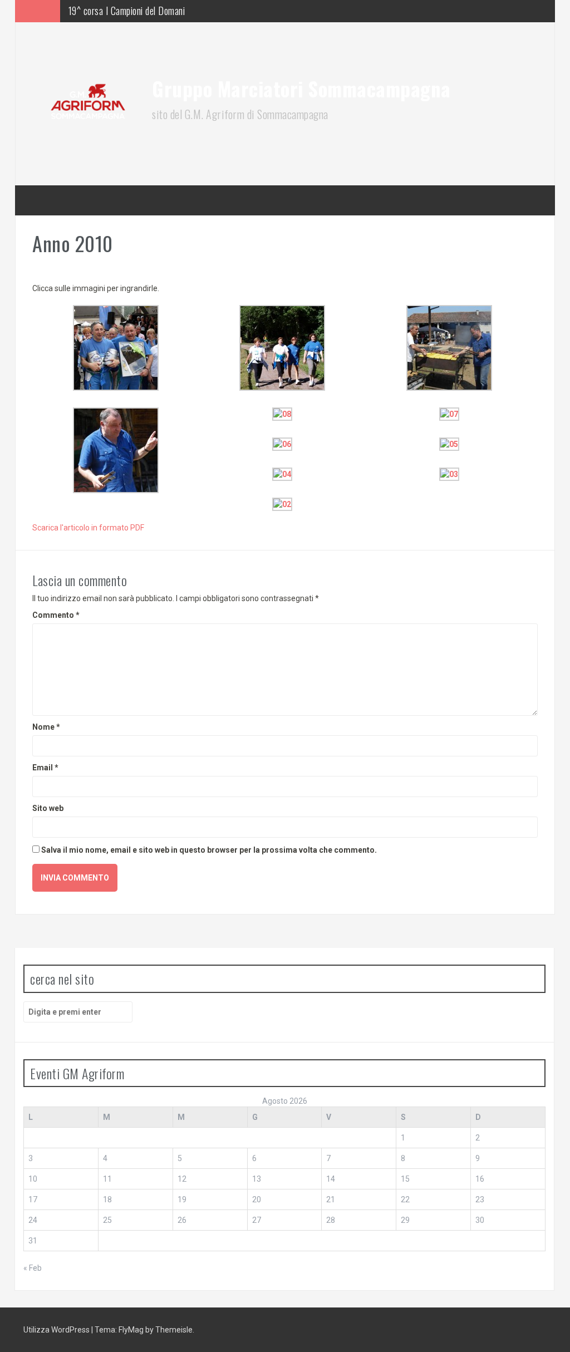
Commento (56, 615)
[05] (449, 443)
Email (45, 767)
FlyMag (131, 1329)
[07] (449, 413)
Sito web (47, 808)
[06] (282, 443)
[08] (282, 413)
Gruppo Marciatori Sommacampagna (301, 88)
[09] (116, 449)
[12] (116, 346)
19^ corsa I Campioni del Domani (126, 10)
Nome (46, 726)
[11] (282, 346)
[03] (449, 473)
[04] (282, 473)
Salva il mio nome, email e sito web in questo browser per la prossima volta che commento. (209, 849)
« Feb (32, 1267)
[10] (449, 346)
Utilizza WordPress (57, 1329)
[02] (282, 503)
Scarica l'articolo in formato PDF (88, 527)
